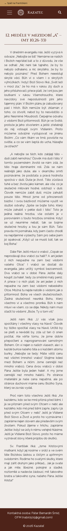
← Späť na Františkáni (15, 3)
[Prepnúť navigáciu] (9, 12)
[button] (60, 12)
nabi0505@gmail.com (37, 517)
